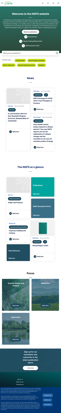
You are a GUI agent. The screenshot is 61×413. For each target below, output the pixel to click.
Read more (36, 194)
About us (20, 379)
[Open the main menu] (2, 3)
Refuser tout (47, 400)
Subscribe (30, 368)
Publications (20, 384)
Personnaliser (47, 404)
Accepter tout (47, 395)
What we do (20, 382)
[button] (58, 3)
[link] (30, 36)
